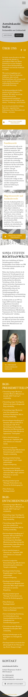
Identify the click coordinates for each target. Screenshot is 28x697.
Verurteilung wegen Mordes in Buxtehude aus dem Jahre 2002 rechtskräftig (12, 628)
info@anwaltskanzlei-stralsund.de (11, 368)
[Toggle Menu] (24, 3)
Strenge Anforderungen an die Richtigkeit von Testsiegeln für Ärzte (12, 637)
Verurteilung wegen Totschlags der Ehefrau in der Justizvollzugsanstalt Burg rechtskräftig (13, 404)
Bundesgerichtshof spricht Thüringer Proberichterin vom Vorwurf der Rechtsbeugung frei (13, 483)
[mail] (25, 50)
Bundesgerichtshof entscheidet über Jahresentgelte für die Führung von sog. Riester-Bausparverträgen (14, 645)
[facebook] (21, 50)
